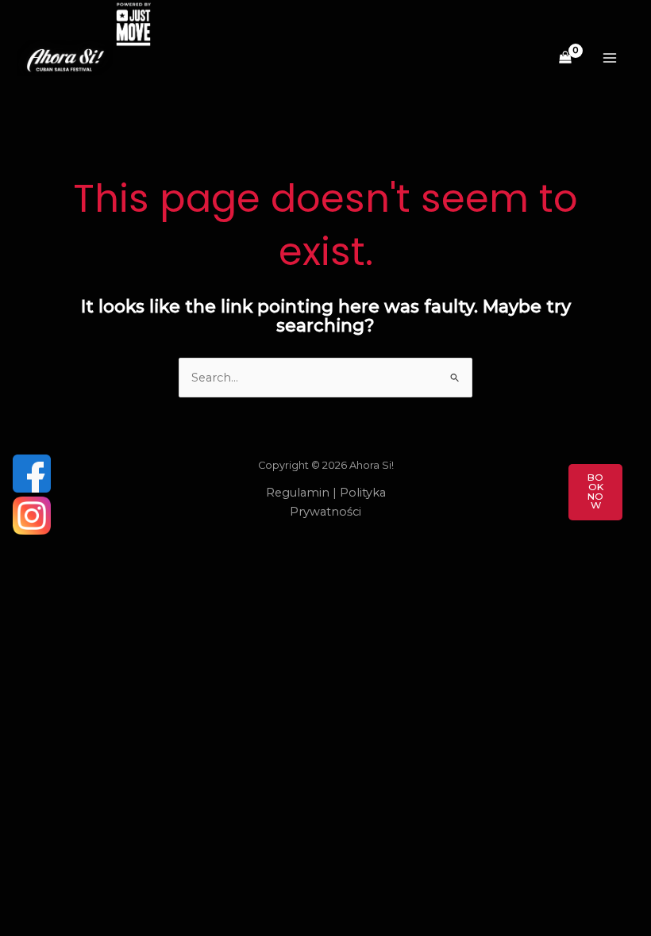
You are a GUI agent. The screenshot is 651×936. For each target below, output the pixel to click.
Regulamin (297, 492)
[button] (595, 492)
